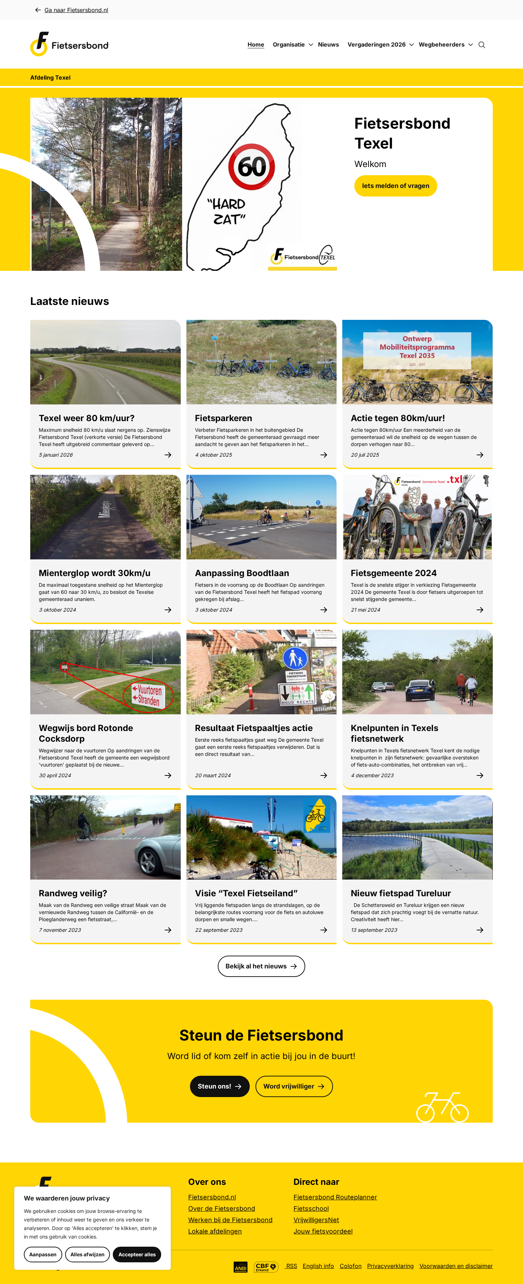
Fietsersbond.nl (212, 1197)
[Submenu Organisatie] (311, 45)
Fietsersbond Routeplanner (335, 1197)
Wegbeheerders (442, 44)
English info (318, 1265)
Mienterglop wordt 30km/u (94, 573)
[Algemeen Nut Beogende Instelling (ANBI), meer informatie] (240, 1267)
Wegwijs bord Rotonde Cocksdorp (86, 733)
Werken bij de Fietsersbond (230, 1220)
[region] (92, 1228)
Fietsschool (311, 1208)
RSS (291, 1265)
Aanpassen (43, 1254)
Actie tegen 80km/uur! (398, 418)
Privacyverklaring (390, 1265)
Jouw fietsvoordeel (323, 1231)
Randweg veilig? (73, 893)
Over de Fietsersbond (221, 1208)
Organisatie (289, 44)
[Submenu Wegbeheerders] (471, 45)
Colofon (350, 1265)
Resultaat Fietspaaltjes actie (254, 728)
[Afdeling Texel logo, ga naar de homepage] (69, 44)
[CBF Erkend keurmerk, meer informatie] (266, 1267)
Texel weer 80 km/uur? (86, 418)
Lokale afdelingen (215, 1231)
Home (256, 44)
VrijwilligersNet (316, 1220)
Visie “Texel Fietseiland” (246, 893)
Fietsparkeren (223, 418)
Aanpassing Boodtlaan (242, 573)
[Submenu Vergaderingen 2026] (411, 45)
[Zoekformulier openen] (485, 44)
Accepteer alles (137, 1254)
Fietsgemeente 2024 (394, 573)
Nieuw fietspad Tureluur (401, 893)
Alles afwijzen (87, 1254)
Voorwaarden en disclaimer (456, 1265)
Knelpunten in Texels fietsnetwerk (394, 733)
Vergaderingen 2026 (377, 44)
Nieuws (328, 44)
